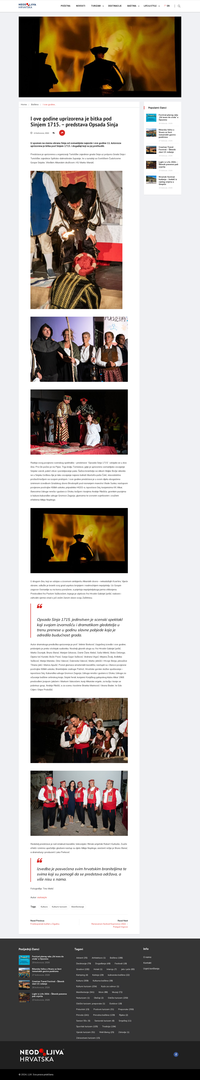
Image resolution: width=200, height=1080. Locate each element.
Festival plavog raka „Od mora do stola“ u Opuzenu (168, 117)
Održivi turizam (118, 998)
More (103, 992)
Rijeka (123, 1015)
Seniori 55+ (83, 1020)
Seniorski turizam (104, 1020)
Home (24, 104)
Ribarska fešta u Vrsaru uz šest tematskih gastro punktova (167, 133)
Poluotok (82, 1009)
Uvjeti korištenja (151, 968)
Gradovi (82, 969)
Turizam (96, 5)
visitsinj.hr (42, 897)
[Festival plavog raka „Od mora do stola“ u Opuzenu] (151, 118)
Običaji (99, 998)
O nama (147, 957)
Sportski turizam (87, 1026)
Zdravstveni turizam (88, 1038)
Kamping (82, 975)
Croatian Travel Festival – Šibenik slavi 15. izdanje (167, 149)
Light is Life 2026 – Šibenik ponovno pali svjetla (168, 164)
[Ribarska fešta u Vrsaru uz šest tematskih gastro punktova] (151, 133)
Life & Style (150, 5)
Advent (81, 957)
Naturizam (83, 998)
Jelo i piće (128, 969)
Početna (65, 5)
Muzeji (117, 992)
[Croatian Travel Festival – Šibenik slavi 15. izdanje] (151, 150)
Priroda (82, 1015)
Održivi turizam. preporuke (90, 1003)
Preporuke (126, 1009)
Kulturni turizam (59, 906)
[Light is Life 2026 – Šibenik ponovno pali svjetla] (151, 165)
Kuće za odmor (110, 986)
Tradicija (109, 1026)
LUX (30, 1074)
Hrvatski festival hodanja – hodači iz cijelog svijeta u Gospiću (168, 180)
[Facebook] (176, 1054)
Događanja (102, 963)
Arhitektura (99, 957)
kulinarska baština (119, 975)
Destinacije (115, 5)
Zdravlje (123, 1032)
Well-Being (106, 1032)
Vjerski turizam (85, 1032)
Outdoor (115, 1003)
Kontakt (147, 962)
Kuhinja (98, 975)
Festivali (121, 963)
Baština (131, 5)
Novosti (80, 5)
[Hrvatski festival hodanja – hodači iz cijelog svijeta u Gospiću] (151, 180)
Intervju (112, 969)
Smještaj (125, 1020)
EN (168, 5)
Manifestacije (77, 906)
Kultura (44, 906)
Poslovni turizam (104, 1009)
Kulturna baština (103, 980)
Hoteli (98, 969)
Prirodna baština (104, 1015)
